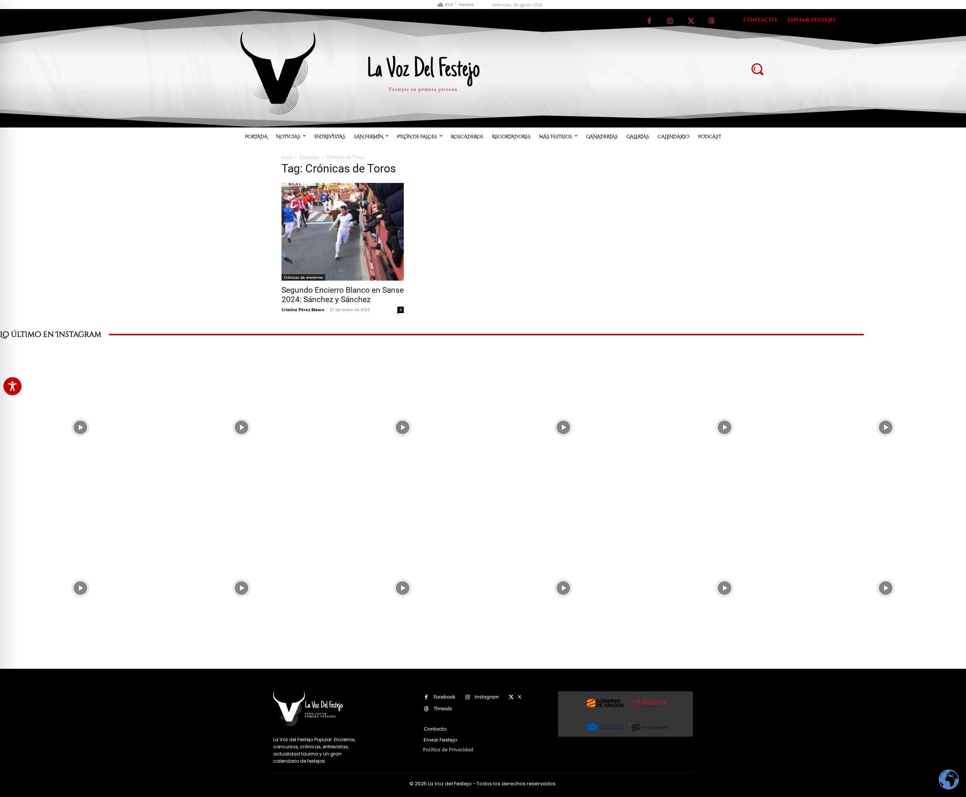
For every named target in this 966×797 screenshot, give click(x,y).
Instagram (487, 697)
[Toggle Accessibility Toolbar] (12, 386)
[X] (690, 21)
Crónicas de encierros (303, 277)
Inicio (286, 157)
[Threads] (711, 21)
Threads (443, 708)
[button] (757, 68)
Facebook (444, 697)
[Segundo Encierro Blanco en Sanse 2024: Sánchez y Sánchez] (342, 232)
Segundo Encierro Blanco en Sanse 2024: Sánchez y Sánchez (342, 295)
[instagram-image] (80, 427)
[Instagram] (669, 21)
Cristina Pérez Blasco (303, 309)
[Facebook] (649, 21)
